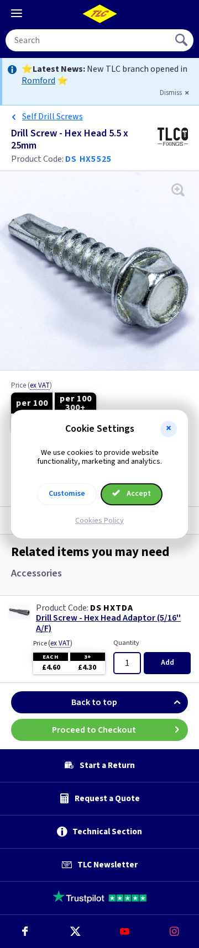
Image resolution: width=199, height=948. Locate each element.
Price (31, 386)
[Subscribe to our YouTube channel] (124, 931)
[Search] (182, 40)
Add (167, 662)
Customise (67, 493)
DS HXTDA (111, 608)
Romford (38, 81)
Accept (138, 493)
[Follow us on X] (75, 931)
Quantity (126, 643)
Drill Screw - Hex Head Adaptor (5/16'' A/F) (108, 623)
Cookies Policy (99, 520)
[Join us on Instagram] (174, 931)
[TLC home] (99, 14)
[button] (168, 429)
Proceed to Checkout (94, 730)
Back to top (94, 702)
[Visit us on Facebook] (25, 931)
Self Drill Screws (52, 116)
